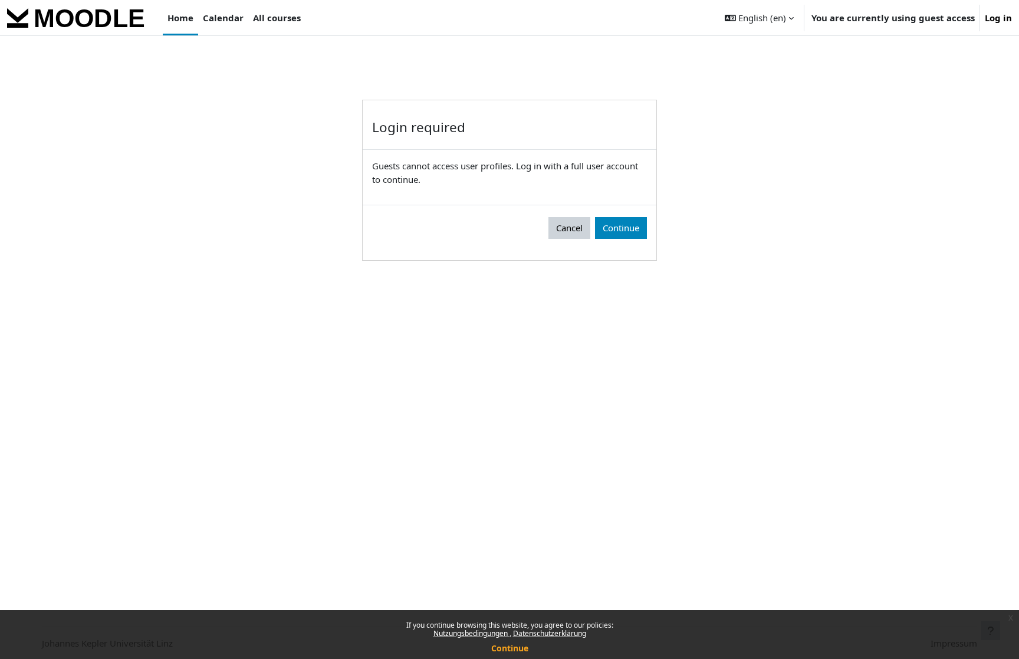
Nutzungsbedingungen (471, 633)
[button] (759, 17)
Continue (509, 648)
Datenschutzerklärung (549, 633)
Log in (998, 18)
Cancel (569, 228)
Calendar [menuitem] (223, 18)
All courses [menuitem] (277, 18)
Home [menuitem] (180, 18)
